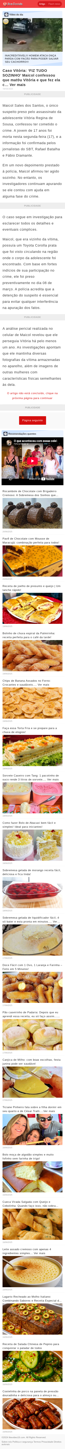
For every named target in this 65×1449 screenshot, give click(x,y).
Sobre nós (7, 1441)
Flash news (54, 4)
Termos (37, 1441)
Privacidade (47, 1441)
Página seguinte (32, 420)
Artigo (42, 4)
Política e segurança (22, 1441)
